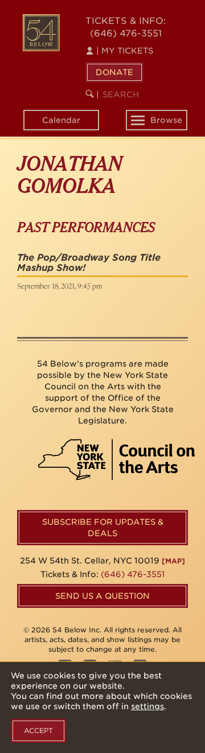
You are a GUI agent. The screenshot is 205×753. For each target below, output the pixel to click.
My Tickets (124, 50)
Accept (38, 730)
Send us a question (102, 595)
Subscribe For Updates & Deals (102, 527)
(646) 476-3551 (126, 33)
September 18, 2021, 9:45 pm (59, 286)
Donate (114, 72)
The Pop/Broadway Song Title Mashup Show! (89, 262)
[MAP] (173, 561)
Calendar (61, 120)
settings (147, 706)
